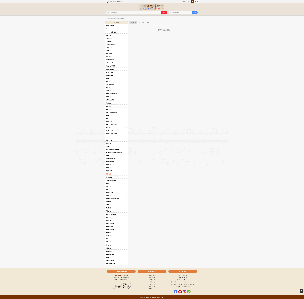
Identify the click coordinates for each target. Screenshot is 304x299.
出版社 (111, 18)
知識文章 (152, 284)
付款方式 (152, 288)
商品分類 (111, 1)
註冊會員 (184, 1)
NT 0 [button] (196, 1)
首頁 (107, 18)
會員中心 (152, 277)
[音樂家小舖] (152, 7)
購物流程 (152, 279)
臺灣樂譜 (116, 18)
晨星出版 (122, 18)
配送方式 (152, 282)
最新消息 (152, 275)
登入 (189, 1)
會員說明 (152, 286)
